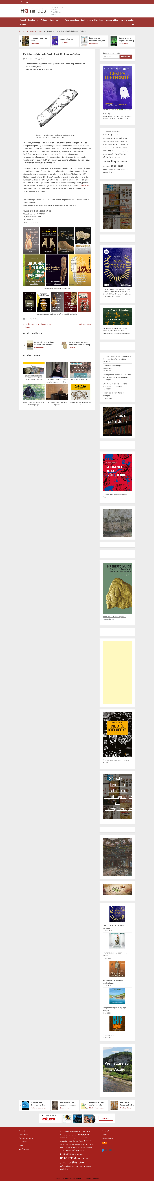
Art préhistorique (72, 20)
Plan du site (106, 1131)
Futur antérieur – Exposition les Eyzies (68, 39)
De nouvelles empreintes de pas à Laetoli (126, 1103)
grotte (116, 144)
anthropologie (116, 131)
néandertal (120, 154)
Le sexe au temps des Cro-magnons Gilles (70, 300)
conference (106, 138)
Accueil (23, 20)
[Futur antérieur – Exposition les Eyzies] (117, 941)
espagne (75, 1138)
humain (117, 151)
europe (116, 141)
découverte (106, 141)
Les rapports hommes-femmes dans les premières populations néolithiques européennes (58, 343)
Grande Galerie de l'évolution (117, 854)
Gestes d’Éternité (37, 39)
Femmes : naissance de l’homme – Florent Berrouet (43, 305)
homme (118, 147)
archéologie (108, 134)
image (122, 151)
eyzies (70, 1141)
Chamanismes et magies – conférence (97, 39)
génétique (124, 144)
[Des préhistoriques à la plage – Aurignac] (117, 996)
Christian (44, 59)
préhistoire (118, 166)
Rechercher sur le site (111, 53)
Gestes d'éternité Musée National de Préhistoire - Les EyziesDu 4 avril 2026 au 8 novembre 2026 (117, 116)
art (116, 134)
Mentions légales (107, 1138)
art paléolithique (84, 185)
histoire (105, 148)
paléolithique (111, 161)
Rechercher (125, 56)
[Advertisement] (117, 672)
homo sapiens (108, 151)
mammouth (89, 1147)
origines (74, 1154)
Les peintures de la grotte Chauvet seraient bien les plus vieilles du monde (68, 1103)
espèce (112, 141)
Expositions (34, 42)
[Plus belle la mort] (117, 1024)
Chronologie (54, 20)
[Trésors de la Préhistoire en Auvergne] (117, 914)
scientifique (124, 169)
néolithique (108, 157)
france (110, 144)
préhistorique (108, 170)
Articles (44, 20)
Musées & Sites (112, 20)
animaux (108, 131)
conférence (116, 138)
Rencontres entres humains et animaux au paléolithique (38, 1103)
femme (105, 144)
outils (118, 157)
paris (86, 1158)
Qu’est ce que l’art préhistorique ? (83, 249)
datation (125, 138)
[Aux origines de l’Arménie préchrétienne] (117, 969)
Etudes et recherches (67, 1108)
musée (111, 154)
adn (104, 131)
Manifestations (96, 1108)
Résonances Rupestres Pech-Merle (97, 1103)
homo (125, 148)
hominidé (111, 148)
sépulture (105, 172)
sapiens (117, 170)
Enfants (23, 24)
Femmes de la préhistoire (84, 303)
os (115, 157)
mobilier (105, 154)
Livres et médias (127, 20)
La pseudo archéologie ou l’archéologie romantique (124, 39)
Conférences (93, 43)
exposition (123, 141)
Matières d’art (48, 251)
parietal (123, 161)
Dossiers (31, 20)
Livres (21, 1145)
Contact (104, 1134)
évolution (112, 172)
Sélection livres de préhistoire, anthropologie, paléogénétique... (119, 203)
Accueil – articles (34, 31)
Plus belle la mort (109, 1035)
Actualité (29, 319)
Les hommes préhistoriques (92, 20)
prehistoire (106, 166)
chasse (121, 135)
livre (126, 151)
